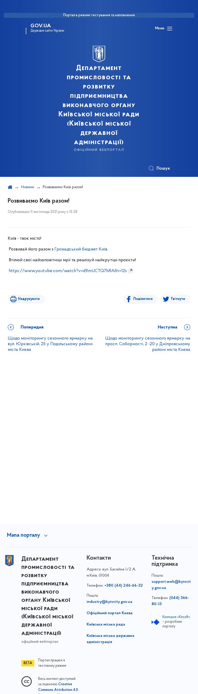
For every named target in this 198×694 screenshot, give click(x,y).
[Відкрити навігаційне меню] (169, 28)
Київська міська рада (106, 624)
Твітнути (178, 299)
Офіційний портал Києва (110, 613)
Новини (27, 187)
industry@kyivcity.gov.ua (109, 602)
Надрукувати (29, 299)
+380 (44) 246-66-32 (123, 586)
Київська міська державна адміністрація (110, 639)
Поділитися (143, 299)
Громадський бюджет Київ (80, 249)
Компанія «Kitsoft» (176, 617)
